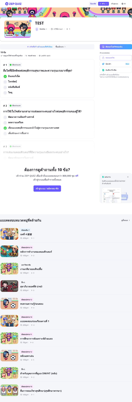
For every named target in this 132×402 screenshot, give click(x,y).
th (125, 4)
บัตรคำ (117, 64)
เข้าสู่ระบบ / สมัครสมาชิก (47, 188)
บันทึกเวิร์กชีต (111, 70)
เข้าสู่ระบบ (114, 4)
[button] (116, 188)
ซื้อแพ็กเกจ (60, 47)
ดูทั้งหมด (124, 220)
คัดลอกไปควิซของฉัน (114, 46)
